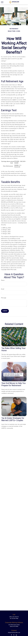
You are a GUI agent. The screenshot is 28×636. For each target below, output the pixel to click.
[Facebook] (11, 635)
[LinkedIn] (16, 635)
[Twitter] (14, 635)
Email (2, 289)
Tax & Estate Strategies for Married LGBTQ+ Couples (12, 419)
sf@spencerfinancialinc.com (14, 632)
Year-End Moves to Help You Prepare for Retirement (13, 384)
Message (3, 297)
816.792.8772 (16, 616)
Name (3, 280)
